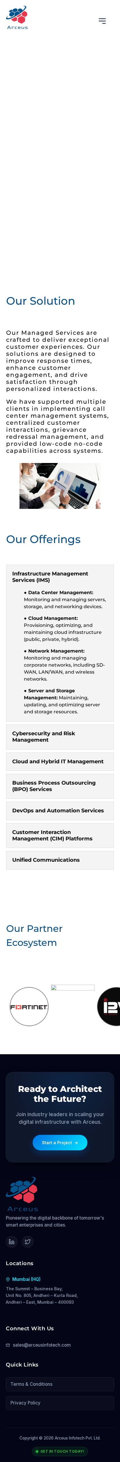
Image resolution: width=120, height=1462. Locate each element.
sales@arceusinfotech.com (42, 1345)
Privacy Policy (25, 1403)
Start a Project (60, 1142)
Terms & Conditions (31, 1384)
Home (12, 57)
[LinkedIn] (11, 1242)
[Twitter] (27, 1242)
